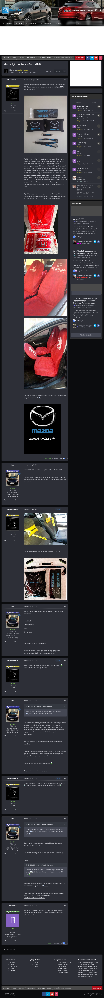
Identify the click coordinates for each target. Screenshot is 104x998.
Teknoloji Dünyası (82, 108)
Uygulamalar (32, 23)
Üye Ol (90, 10)
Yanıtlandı (30, 465)
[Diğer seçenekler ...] (65, 80)
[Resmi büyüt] (45, 124)
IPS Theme (5, 993)
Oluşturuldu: (31, 80)
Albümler (12, 970)
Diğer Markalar (81, 179)
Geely (78, 162)
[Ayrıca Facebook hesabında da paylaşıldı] (98, 241)
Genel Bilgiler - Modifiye (28, 72)
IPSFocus (12, 993)
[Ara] (100, 23)
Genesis (79, 177)
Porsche (79, 136)
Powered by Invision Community (93, 995)
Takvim (12, 968)
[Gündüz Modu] (100, 10)
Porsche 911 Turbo (83, 134)
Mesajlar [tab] (78, 102)
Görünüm (4, 995)
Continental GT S (82, 168)
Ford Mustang (81, 143)
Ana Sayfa (8, 23)
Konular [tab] (94, 102)
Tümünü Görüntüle (86, 335)
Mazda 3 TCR (78, 219)
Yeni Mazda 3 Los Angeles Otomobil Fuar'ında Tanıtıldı (85, 252)
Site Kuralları (62, 966)
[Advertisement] (52, 40)
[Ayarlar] (96, 10)
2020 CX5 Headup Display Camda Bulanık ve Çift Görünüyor (85, 188)
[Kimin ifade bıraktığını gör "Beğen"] (74, 237)
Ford (78, 127)
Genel (36, 963)
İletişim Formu (62, 968)
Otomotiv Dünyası (82, 119)
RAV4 (78, 151)
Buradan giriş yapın (78, 10)
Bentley (79, 170)
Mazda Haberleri (81, 221)
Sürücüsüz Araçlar (82, 106)
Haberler (12, 963)
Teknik (36, 964)
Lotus (79, 160)
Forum (20, 23)
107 (13, 103)
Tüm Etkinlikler (62, 970)
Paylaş (49, 71)
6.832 (13, 488)
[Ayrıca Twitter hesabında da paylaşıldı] (95, 241)
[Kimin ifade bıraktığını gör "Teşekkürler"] (76, 271)
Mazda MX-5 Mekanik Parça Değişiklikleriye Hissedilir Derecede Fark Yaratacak (85, 300)
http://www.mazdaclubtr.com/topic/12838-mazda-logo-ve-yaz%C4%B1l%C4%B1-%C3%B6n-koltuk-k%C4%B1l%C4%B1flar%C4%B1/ (43, 895)
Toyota (79, 153)
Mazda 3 (36, 966)
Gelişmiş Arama (63, 972)
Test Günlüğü (47, 23)
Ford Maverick (81, 125)
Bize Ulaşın (13, 995)
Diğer (59, 23)
